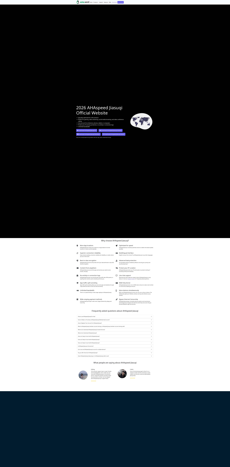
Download (114, 2)
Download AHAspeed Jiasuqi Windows (89, 134)
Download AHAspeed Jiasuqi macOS (114, 134)
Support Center (131, 279)
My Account (120, 2)
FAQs (110, 2)
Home (91, 2)
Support (101, 2)
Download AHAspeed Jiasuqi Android (111, 130)
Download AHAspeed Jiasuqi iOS (87, 130)
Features (106, 2)
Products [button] (95, 2)
